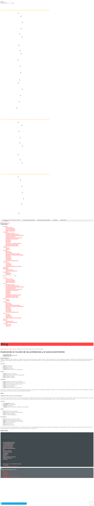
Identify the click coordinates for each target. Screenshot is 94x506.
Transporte (8, 264)
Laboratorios (9, 258)
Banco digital (9, 252)
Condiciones (5, 475)
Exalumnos (5, 268)
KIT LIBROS (55, 220)
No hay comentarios (5, 358)
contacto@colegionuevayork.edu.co (10, 466)
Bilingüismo (8, 241)
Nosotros (5, 226)
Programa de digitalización (12, 260)
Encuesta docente (10, 233)
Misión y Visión (9, 227)
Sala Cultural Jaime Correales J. (13, 253)
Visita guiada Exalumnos (11, 270)
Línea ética (5, 477)
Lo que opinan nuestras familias (13, 243)
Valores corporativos (10, 229)
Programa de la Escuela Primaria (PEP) (15, 235)
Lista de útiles (63, 220)
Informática (8, 259)
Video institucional (10, 230)
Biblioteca (8, 251)
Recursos (5, 250)
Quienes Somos (9, 269)
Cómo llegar (8, 273)
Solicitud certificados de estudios (14, 266)
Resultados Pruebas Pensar (12, 245)
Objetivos (8, 249)
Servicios (5, 261)
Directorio (8, 274)
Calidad (5, 246)
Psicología (8, 257)
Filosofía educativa (10, 228)
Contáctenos (6, 272)
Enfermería (8, 256)
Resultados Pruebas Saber (12, 244)
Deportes (8, 242)
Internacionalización (10, 236)
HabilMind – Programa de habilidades (14, 254)
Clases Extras (9, 265)
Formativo (8, 240)
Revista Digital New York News (43, 220)
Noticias (5, 471)
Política (7, 248)
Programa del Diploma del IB (29, 220)
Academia (5, 232)
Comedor (8, 262)
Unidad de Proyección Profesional (14, 237)
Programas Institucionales (12, 238)
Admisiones (6, 267)
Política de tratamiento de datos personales (12, 476)
